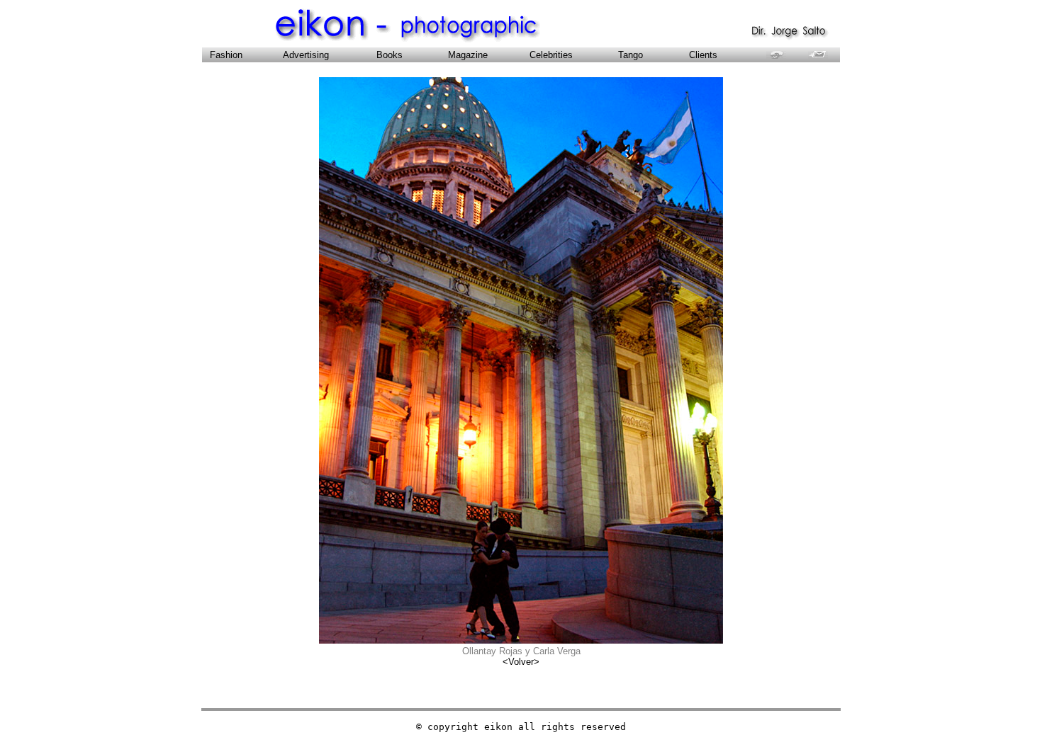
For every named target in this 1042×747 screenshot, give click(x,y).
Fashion (223, 55)
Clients (703, 55)
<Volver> (521, 661)
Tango (634, 55)
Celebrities (551, 55)
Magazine (468, 55)
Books (393, 55)
